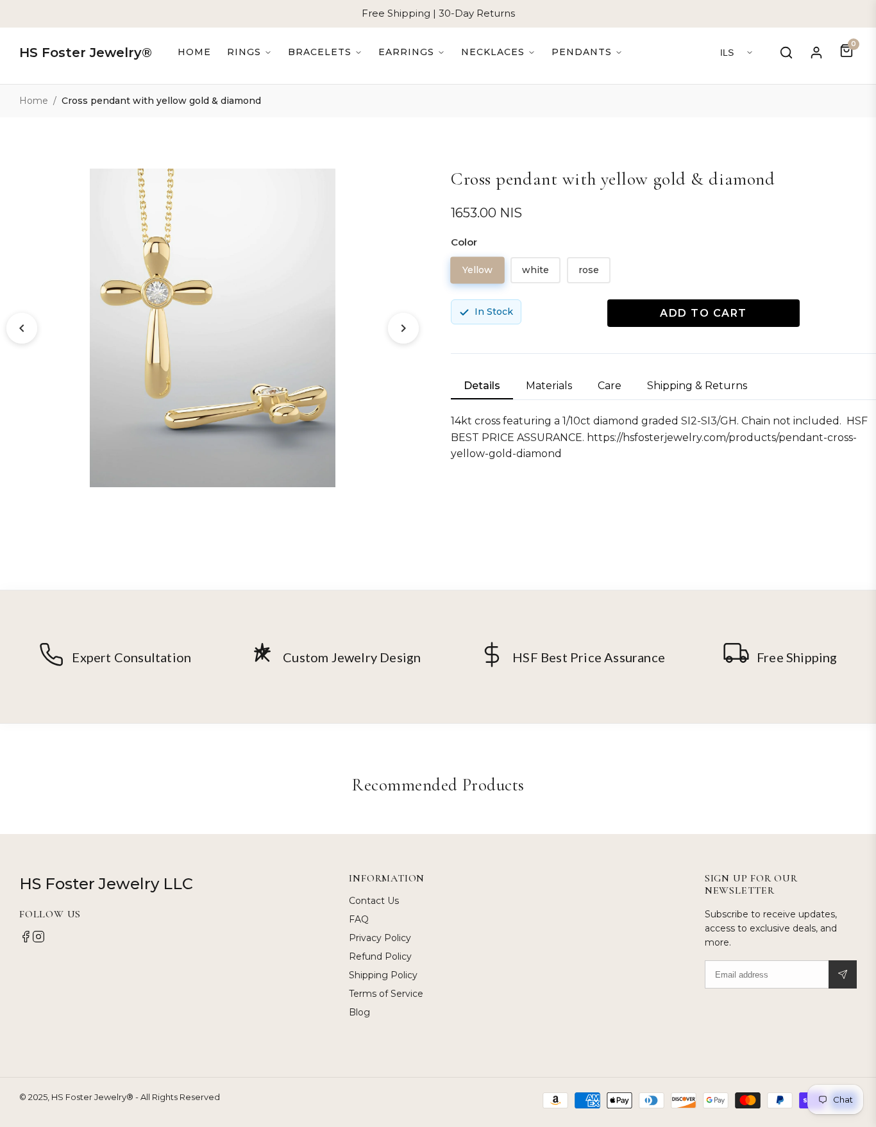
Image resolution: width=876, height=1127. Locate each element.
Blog (359, 1012)
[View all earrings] (411, 52)
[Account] (816, 52)
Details (482, 386)
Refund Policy (380, 956)
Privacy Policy (380, 938)
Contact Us (374, 900)
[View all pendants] (587, 52)
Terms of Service (386, 993)
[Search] (786, 52)
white (535, 270)
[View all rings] (249, 52)
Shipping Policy (383, 975)
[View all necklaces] (498, 52)
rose (588, 270)
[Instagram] (38, 940)
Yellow (477, 270)
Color (464, 242)
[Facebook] (25, 940)
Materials (549, 386)
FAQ (359, 919)
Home (194, 52)
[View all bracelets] (325, 52)
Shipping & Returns (697, 386)
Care (609, 386)
